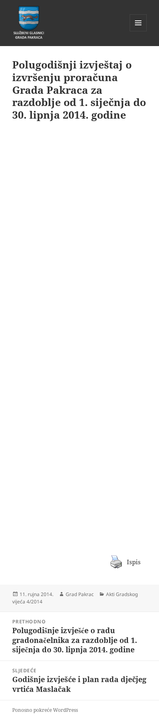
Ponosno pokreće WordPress (45, 710)
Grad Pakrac (80, 594)
